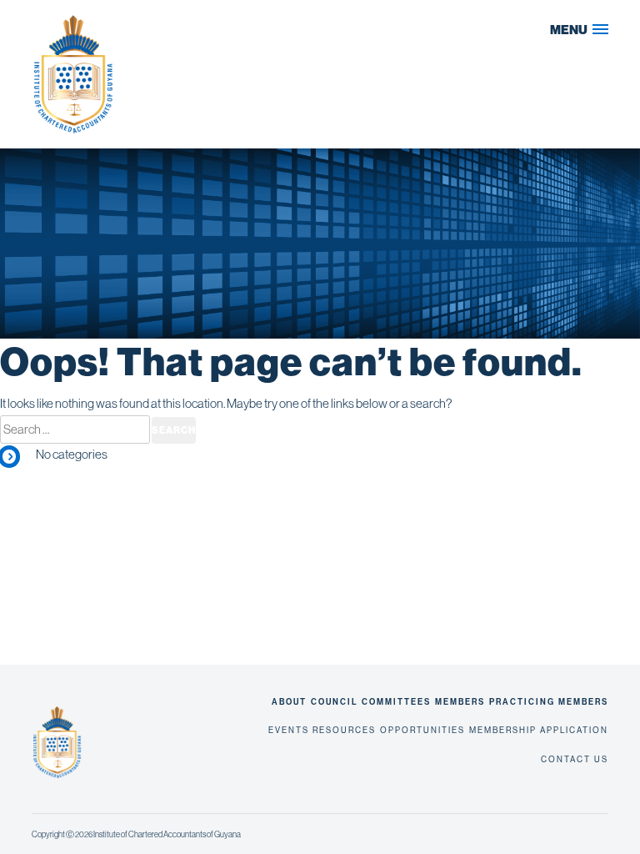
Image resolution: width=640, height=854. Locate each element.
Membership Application (538, 730)
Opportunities (422, 730)
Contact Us (574, 759)
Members (460, 702)
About (289, 702)
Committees (396, 702)
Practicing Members (548, 702)
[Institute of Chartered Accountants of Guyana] (173, 74)
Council (334, 702)
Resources (344, 730)
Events (288, 730)
